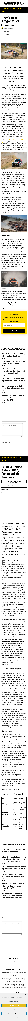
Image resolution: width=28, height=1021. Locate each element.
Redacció (10, 28)
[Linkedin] (13, 38)
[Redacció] (2, 28)
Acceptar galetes (14, 1005)
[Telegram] (20, 38)
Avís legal (14, 965)
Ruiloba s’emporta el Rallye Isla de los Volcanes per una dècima (12, 388)
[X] (9, 38)
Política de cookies (14, 963)
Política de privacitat (14, 961)
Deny (14, 1009)
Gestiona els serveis (13, 1001)
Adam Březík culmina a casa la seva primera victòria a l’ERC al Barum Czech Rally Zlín (13, 371)
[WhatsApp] (6, 38)
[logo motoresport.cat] (14, 3)
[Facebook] (2, 38)
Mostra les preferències (14, 1013)
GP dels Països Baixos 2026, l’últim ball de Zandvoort (13, 355)
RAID (12, 25)
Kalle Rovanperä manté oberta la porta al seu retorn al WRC (13, 380)
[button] (26, 994)
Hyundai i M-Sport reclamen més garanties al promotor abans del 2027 (12, 398)
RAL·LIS (3, 358)
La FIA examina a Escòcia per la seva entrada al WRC (13, 362)
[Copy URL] (16, 38)
